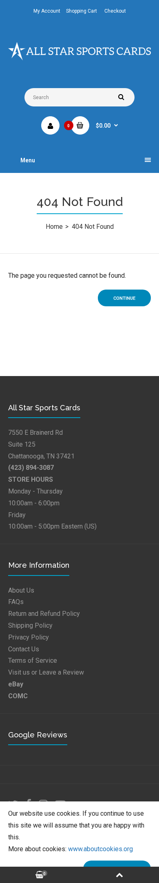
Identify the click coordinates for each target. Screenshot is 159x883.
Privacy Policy (28, 637)
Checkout (115, 11)
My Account (46, 11)
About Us (21, 590)
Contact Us (23, 649)
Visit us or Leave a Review (46, 672)
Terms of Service (32, 660)
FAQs (16, 602)
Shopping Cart (81, 11)
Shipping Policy (30, 625)
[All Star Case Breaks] (79, 58)
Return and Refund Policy (44, 613)
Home (54, 226)
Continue (124, 298)
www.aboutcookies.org (100, 849)
